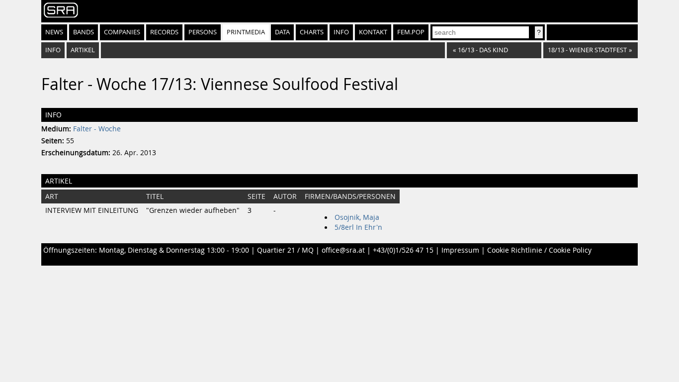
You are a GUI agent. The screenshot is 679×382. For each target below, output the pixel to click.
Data (282, 32)
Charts (312, 32)
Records (164, 32)
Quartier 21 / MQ (285, 250)
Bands (83, 32)
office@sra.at (343, 250)
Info (341, 32)
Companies (122, 32)
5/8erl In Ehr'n (358, 227)
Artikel (83, 50)
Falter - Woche (97, 128)
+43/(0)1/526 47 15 (403, 250)
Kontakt (373, 32)
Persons (202, 32)
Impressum (460, 250)
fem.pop (410, 32)
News (54, 32)
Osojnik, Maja (357, 217)
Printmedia (246, 32)
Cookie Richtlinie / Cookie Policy (539, 250)
